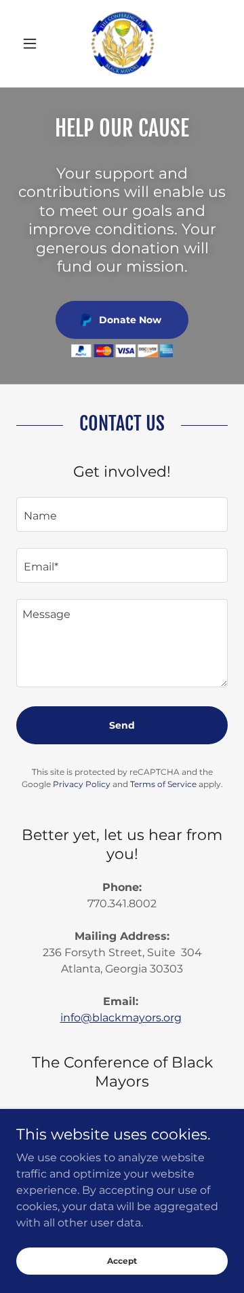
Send (122, 725)
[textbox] (122, 514)
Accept (122, 1261)
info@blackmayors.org (121, 1017)
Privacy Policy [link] (81, 784)
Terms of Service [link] (163, 784)
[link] (122, 43)
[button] (32, 43)
